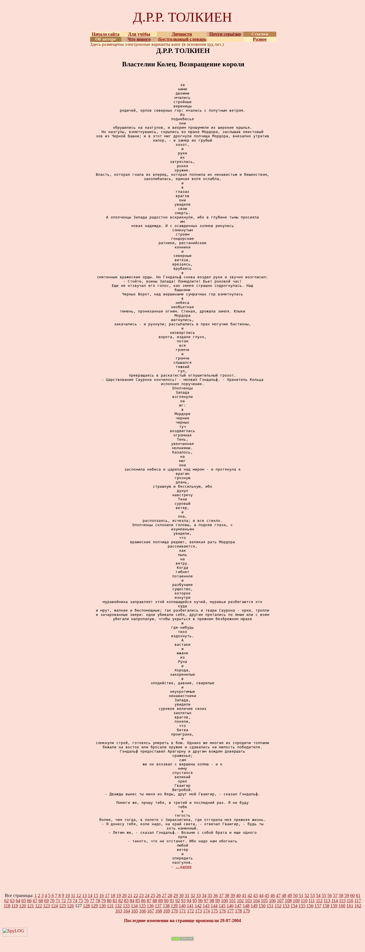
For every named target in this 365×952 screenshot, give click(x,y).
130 (102, 905)
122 (38, 905)
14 (90, 895)
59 (346, 895)
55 (324, 895)
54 (318, 895)
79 (103, 900)
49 (289, 895)
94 (189, 900)
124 (54, 905)
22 (135, 895)
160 (341, 905)
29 (175, 895)
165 (134, 910)
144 (214, 905)
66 (29, 900)
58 (341, 895)
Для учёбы (139, 34)
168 (158, 910)
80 (109, 900)
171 (182, 910)
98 (212, 900)
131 (110, 905)
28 (170, 895)
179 (246, 910)
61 (358, 895)
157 (318, 905)
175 (214, 910)
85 (137, 900)
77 (92, 900)
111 (312, 900)
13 (84, 895)
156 (310, 905)
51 (301, 895)
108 (288, 900)
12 (78, 895)
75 (80, 900)
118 (7, 905)
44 (261, 895)
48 (284, 895)
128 (86, 905)
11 (73, 895)
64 (18, 900)
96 (200, 900)
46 (272, 895)
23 (141, 895)
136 (150, 905)
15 (96, 895)
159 (333, 905)
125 (62, 905)
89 (160, 900)
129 (94, 905)
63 (12, 900)
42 (250, 895)
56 (329, 895)
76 (86, 900)
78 (98, 900)
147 (238, 905)
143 (206, 905)
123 (46, 905)
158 (326, 905)
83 (126, 900)
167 (150, 910)
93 (183, 900)
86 (143, 900)
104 (256, 900)
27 (164, 895)
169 (166, 910)
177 (230, 910)
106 (272, 900)
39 (232, 895)
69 (46, 900)
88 (155, 900)
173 (198, 910)
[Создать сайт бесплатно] (182, 939)
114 (334, 900)
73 (69, 900)
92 (177, 900)
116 (350, 900)
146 (230, 905)
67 (35, 900)
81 (115, 900)
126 (70, 905)
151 (270, 905)
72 (63, 900)
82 (120, 900)
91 (172, 900)
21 (130, 895)
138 (166, 905)
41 (244, 895)
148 (246, 905)
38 (227, 895)
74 (75, 900)
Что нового (139, 39)
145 (222, 905)
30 (181, 895)
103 (248, 900)
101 (232, 900)
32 (192, 895)
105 (264, 900)
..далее (184, 867)
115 (342, 900)
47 (278, 895)
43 (255, 895)
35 (210, 895)
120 (22, 905)
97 (206, 900)
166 (142, 910)
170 (174, 910)
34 (204, 895)
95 (194, 900)
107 (280, 900)
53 (312, 895)
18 (113, 895)
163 (118, 910)
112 (319, 900)
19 (118, 895)
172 (190, 910)
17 (107, 895)
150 (262, 905)
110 (304, 900)
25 (153, 895)
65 (23, 900)
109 (296, 900)
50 (295, 895)
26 (158, 895)
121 (30, 905)
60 (352, 895)
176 (222, 910)
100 (224, 900)
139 (174, 905)
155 (302, 905)
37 (221, 895)
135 (142, 905)
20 (124, 895)
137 (158, 905)
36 (215, 895)
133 (126, 905)
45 (267, 895)
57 (335, 895)
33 (198, 895)
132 (118, 905)
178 (238, 910)
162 (357, 905)
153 (286, 905)
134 (134, 905)
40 (238, 895)
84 (132, 900)
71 (58, 900)
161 (349, 905)
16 (101, 895)
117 (357, 900)
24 (147, 895)
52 (307, 895)
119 (14, 905)
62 (6, 900)
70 (52, 900)
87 (149, 900)
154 (294, 905)
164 (126, 910)
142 (198, 905)
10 (67, 895)
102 (240, 900)
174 (206, 910)
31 (187, 895)
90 (166, 900)
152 (278, 905)
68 (40, 900)
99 (217, 900)
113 (327, 900)
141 (190, 905)
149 (254, 905)
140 (182, 905)
